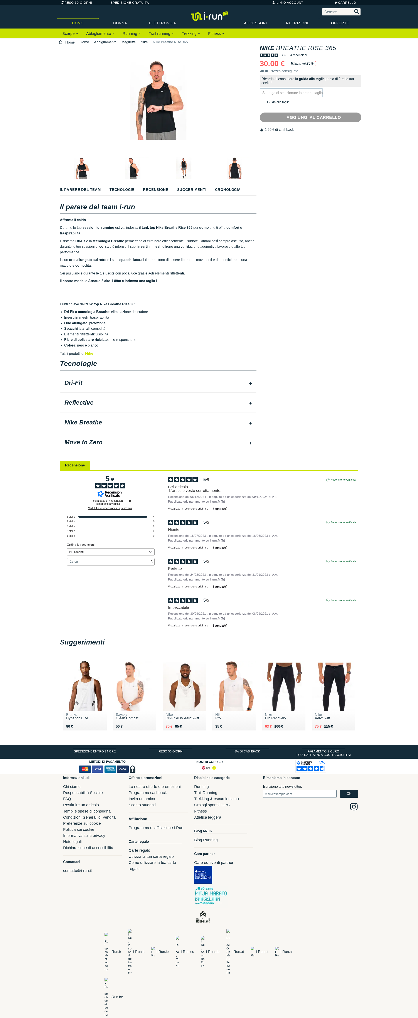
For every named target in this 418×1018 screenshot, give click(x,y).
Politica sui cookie (78, 829)
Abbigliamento (99, 33)
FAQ (67, 799)
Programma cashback (148, 793)
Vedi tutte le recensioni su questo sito (110, 508)
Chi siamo (72, 786)
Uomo (78, 23)
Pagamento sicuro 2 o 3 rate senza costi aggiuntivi (323, 753)
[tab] (158, 383)
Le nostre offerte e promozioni (155, 786)
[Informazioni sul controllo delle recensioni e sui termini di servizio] (130, 501)
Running (130, 33)
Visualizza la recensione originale (188, 508)
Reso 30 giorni (78, 2)
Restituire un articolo (81, 805)
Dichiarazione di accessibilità (88, 848)
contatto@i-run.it (77, 870)
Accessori (255, 23)
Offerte (340, 23)
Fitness (215, 33)
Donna (120, 23)
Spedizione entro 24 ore (95, 751)
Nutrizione (298, 23)
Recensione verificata (343, 479)
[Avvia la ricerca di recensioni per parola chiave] (151, 562)
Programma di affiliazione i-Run (156, 828)
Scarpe (69, 33)
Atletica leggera (207, 817)
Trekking (190, 33)
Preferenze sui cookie (82, 823)
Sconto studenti (142, 805)
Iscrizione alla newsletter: (282, 786)
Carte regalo (139, 850)
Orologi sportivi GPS (212, 805)
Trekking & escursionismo (216, 799)
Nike (144, 42)
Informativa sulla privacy (84, 835)
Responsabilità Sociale (83, 793)
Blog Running (206, 840)
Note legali (72, 842)
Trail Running (205, 793)
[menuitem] (70, 33)
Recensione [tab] (75, 465)
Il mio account (289, 2)
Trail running (160, 33)
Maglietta (128, 42)
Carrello (347, 2)
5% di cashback (247, 751)
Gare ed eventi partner (213, 862)
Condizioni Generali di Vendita (89, 817)
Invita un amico (142, 799)
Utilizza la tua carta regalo (151, 856)
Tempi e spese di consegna (87, 811)
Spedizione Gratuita (128, 2)
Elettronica (162, 23)
